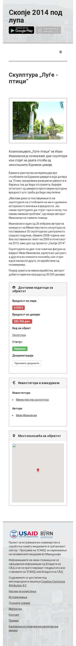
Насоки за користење (22, 591)
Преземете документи (26, 363)
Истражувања (18, 597)
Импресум (15, 608)
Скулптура (19, 335)
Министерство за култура (32, 399)
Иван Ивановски (26, 415)
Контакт (14, 614)
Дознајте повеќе (19, 603)
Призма (14, 620)
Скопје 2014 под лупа (35, 16)
